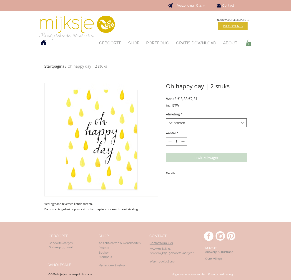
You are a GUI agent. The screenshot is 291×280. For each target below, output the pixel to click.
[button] (248, 43)
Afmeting (174, 114)
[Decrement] (169, 141)
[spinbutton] (176, 141)
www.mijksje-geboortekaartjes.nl (173, 253)
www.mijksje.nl (160, 248)
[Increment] (183, 141)
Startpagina (54, 66)
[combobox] (206, 122)
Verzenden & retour (112, 265)
